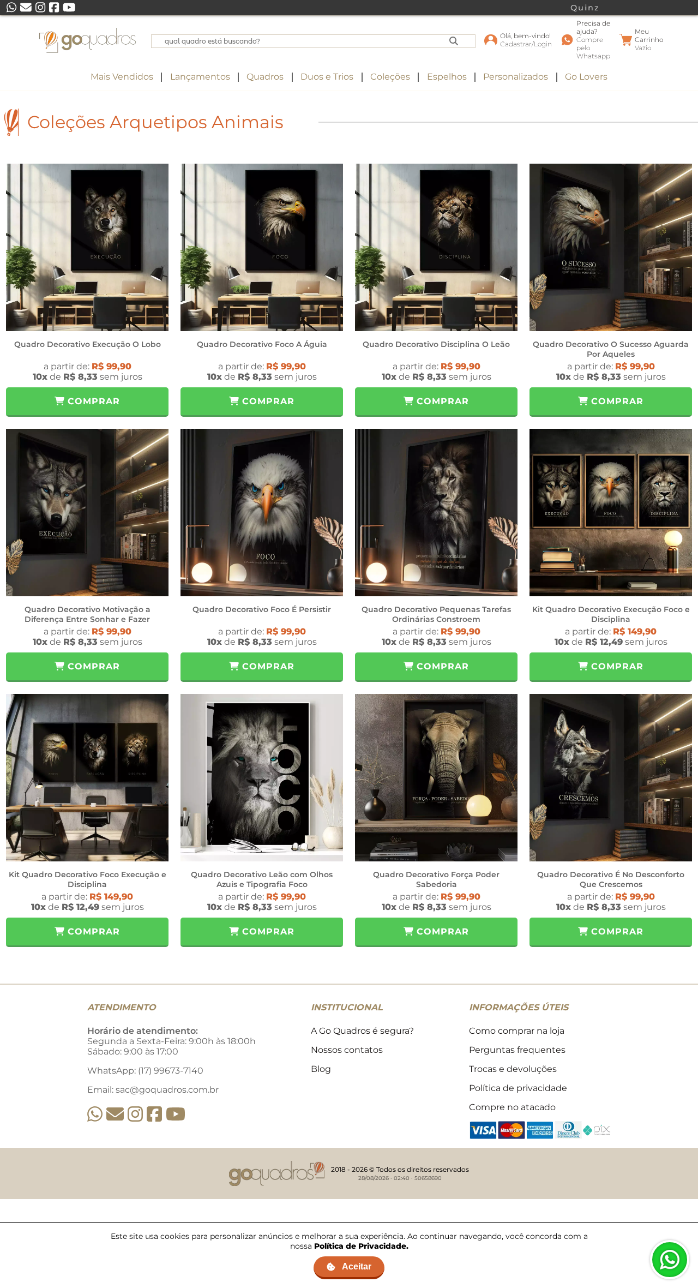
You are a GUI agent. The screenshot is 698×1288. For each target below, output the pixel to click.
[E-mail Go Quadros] (115, 1114)
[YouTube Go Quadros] (175, 1114)
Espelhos (447, 76)
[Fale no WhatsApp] (669, 1259)
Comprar (92, 401)
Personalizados (515, 76)
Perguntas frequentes (517, 1050)
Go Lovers (586, 76)
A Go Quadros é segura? (362, 1031)
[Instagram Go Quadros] (135, 1114)
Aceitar (356, 1266)
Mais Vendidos (122, 76)
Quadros (265, 76)
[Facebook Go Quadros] (154, 1114)
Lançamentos (200, 76)
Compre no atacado (512, 1107)
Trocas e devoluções (513, 1069)
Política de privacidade (518, 1088)
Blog (321, 1069)
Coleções (390, 76)
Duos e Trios (326, 76)
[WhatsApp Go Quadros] (95, 1114)
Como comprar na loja (516, 1031)
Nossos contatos (347, 1050)
